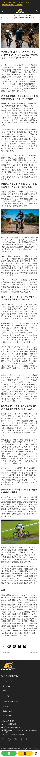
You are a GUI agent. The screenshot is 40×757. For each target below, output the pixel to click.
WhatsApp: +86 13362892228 (13, 735)
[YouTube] (15, 739)
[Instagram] (9, 739)
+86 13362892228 (20, 2)
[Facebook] (21, 739)
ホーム (2, 17)
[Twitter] (3, 739)
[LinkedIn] (27, 739)
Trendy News (8, 17)
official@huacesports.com (12, 5)
